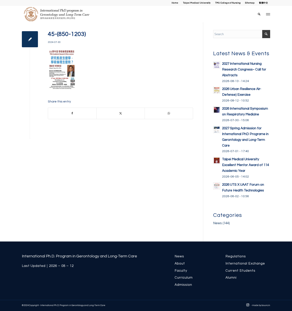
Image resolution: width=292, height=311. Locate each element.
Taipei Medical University (197, 3)
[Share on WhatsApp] (169, 113)
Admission (183, 285)
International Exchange (245, 263)
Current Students (240, 270)
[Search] (259, 14)
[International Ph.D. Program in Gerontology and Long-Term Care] (68, 14)
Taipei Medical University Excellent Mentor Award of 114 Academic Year (245, 165)
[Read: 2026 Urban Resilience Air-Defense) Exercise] (216, 90)
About (180, 263)
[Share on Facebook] (72, 113)
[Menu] (268, 14)
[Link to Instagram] (248, 305)
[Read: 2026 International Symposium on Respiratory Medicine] (216, 109)
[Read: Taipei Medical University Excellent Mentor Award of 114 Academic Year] (216, 160)
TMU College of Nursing (228, 3)
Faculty (181, 270)
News (217, 223)
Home (175, 3)
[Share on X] (121, 113)
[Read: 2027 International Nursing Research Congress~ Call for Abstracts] (216, 65)
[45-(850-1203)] (30, 39)
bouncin (266, 305)
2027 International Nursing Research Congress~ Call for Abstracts (244, 69)
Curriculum (184, 277)
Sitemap (249, 3)
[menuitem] (175, 3)
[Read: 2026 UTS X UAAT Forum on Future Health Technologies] (216, 185)
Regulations (235, 256)
